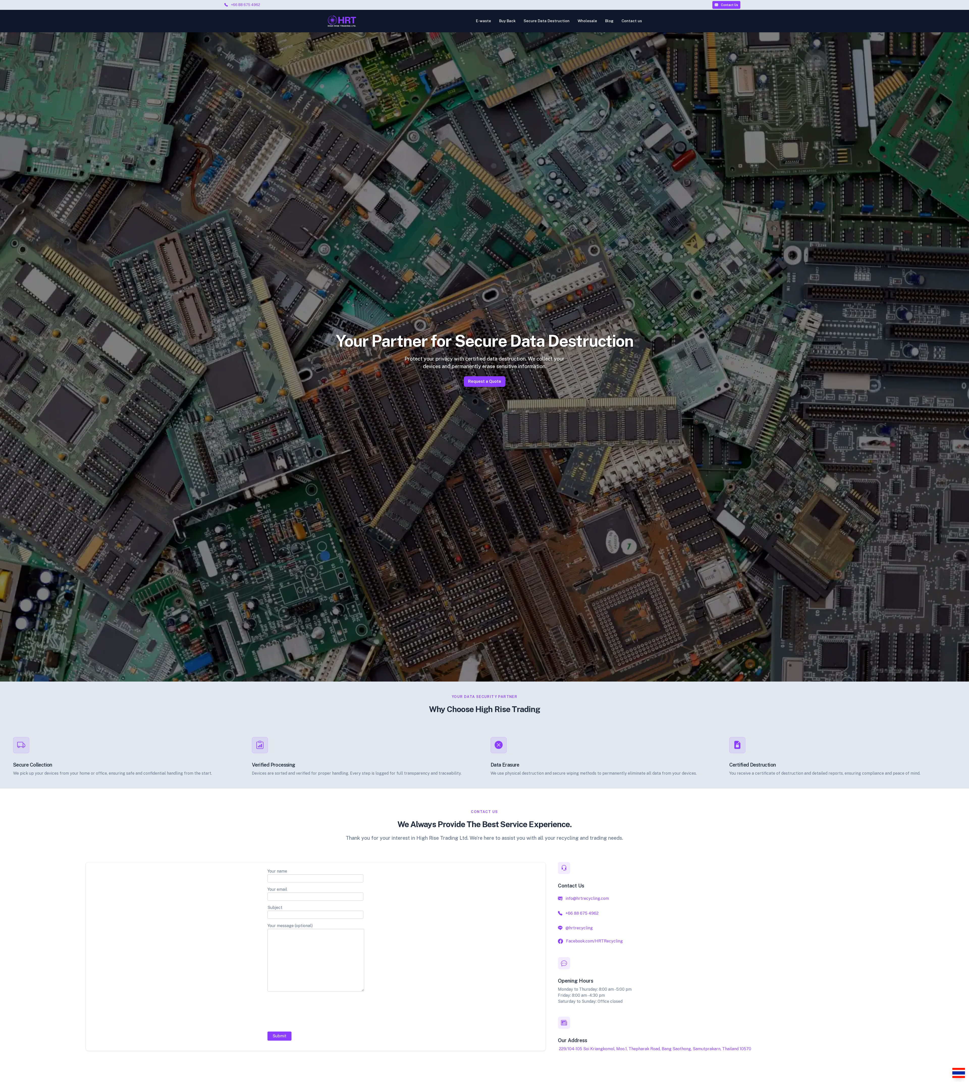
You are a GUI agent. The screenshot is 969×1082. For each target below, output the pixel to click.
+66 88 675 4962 (245, 5)
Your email (277, 889)
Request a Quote (484, 381)
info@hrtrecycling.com (587, 898)
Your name (277, 871)
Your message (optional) (290, 925)
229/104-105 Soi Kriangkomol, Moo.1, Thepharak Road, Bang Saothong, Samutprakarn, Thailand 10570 (655, 1048)
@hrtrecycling (579, 928)
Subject (274, 907)
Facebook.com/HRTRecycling (594, 941)
